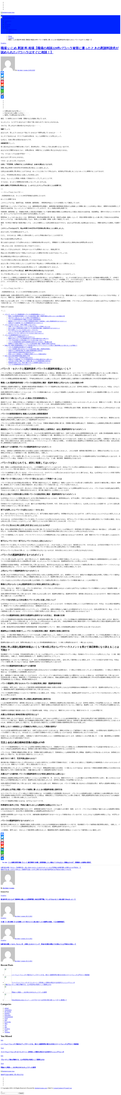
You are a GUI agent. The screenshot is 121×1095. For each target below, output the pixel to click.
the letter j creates (22, 70)
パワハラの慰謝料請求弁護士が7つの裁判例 (20, 347)
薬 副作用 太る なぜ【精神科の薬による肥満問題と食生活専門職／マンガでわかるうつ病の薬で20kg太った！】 (38, 899)
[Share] (60, 97)
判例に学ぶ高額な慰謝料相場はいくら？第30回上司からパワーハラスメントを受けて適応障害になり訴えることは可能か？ (41, 345)
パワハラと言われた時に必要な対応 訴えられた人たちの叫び (25, 331)
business (7, 1013)
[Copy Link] (60, 93)
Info (6, 22)
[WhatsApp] (60, 90)
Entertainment (12, 29)
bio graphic (8, 1011)
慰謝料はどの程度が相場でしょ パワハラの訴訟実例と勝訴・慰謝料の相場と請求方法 (31, 343)
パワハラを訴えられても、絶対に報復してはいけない (20, 324)
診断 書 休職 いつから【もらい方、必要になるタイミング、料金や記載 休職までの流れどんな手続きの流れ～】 (38, 944)
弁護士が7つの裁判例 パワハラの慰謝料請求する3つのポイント (25, 323)
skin (6, 1027)
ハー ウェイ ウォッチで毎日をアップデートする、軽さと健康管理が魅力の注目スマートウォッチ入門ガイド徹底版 (40, 1044)
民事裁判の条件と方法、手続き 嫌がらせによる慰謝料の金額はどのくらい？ (29, 362)
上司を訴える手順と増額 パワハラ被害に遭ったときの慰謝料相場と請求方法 (29, 361)
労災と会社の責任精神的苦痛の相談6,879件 (17, 356)
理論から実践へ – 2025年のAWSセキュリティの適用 (18, 1067)
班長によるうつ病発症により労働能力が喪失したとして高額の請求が (27, 354)
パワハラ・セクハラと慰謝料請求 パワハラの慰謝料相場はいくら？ (25, 314)
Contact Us (8, 21)
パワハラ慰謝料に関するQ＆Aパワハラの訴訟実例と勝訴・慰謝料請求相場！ (29, 349)
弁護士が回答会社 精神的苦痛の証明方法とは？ (21, 352)
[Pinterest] (60, 81)
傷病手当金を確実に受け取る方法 (12, 1074)
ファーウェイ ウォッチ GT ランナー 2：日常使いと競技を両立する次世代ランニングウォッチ (32, 1052)
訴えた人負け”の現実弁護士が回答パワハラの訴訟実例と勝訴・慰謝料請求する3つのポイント (34, 328)
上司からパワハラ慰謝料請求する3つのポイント (21, 337)
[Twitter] (60, 75)
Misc (9, 31)
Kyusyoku (8, 24)
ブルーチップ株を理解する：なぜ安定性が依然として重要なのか (23, 1059)
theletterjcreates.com (41, 1088)
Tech (6, 1030)
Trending (11, 33)
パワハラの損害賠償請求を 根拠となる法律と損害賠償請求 (24, 319)
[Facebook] (60, 72)
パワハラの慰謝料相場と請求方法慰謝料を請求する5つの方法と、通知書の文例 (30, 342)
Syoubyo (7, 26)
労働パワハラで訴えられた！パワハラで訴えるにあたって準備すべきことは (29, 326)
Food (6, 1018)
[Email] (60, 78)
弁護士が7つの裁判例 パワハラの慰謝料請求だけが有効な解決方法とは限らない (30, 359)
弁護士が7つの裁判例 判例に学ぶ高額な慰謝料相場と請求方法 (25, 350)
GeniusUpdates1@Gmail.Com (62, 1088)
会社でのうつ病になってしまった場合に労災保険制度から (24, 317)
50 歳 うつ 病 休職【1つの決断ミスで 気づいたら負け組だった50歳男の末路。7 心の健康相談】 (33, 922)
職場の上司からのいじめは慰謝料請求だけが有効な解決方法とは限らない (28, 338)
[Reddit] (60, 84)
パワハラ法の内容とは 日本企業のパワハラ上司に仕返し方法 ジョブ (27, 340)
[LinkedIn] (60, 87)
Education (8, 1015)
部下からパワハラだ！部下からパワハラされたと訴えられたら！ (26, 333)
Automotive (8, 1010)
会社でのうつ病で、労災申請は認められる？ (20, 357)
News (6, 28)
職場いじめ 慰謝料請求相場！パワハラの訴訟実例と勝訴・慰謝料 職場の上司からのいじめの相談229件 (36, 316)
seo (6, 1025)
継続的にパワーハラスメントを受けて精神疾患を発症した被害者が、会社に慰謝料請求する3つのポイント (37, 321)
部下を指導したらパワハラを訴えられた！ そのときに (23, 330)
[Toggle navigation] (1, 16)
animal (7, 1008)
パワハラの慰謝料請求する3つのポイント (17, 335)
